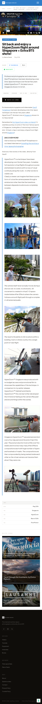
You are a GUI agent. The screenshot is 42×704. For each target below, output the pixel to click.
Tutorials (4, 643)
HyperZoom (14, 93)
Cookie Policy (6, 691)
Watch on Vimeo (13, 100)
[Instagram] (8, 629)
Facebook (14, 65)
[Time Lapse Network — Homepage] (9, 3)
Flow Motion (33, 93)
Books (4, 653)
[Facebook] (3, 629)
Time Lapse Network (34, 701)
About (4, 678)
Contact (4, 685)
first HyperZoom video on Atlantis (24, 122)
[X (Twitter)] (12, 629)
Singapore (6, 93)
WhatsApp (9, 69)
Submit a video (6, 681)
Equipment (5, 646)
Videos (9, 8)
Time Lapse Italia (7, 664)
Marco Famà (6, 667)
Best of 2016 (23, 93)
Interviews (5, 649)
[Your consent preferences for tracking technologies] (38, 700)
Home (3, 8)
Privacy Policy (6, 688)
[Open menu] (38, 3)
